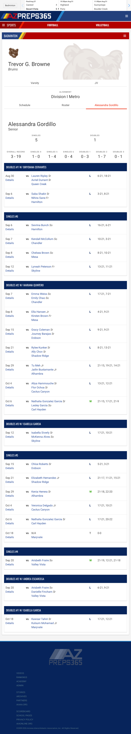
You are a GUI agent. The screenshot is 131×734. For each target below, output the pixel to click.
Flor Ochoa (38, 387)
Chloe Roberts (40, 464)
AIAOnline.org (24, 723)
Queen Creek (38, 184)
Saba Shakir (39, 193)
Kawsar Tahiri (40, 619)
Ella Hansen (38, 311)
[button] (129, 5)
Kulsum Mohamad (42, 623)
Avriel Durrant (39, 180)
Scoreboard (23, 711)
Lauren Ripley (39, 175)
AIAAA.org (21, 704)
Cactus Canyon (40, 391)
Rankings (21, 677)
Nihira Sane (38, 197)
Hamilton (36, 202)
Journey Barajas (41, 333)
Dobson (36, 337)
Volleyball (102, 25)
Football (52, 25)
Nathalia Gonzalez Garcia (47, 401)
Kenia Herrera (39, 491)
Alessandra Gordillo (106, 105)
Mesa (34, 256)
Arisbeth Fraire (40, 560)
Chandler (36, 243)
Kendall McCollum (42, 239)
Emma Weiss (39, 293)
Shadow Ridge (40, 355)
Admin (19, 685)
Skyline (35, 270)
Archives (21, 696)
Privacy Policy (24, 719)
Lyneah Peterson (41, 266)
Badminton (10, 5)
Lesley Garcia (39, 405)
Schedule (24, 105)
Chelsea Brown (40, 252)
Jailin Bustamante (42, 369)
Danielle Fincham (42, 591)
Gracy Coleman (40, 329)
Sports (11, 25)
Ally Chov (37, 351)
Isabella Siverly (40, 432)
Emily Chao (38, 298)
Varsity (35, 83)
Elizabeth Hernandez (44, 477)
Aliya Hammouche (42, 383)
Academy (21, 681)
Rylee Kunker (39, 347)
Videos (20, 673)
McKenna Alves (41, 436)
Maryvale (36, 537)
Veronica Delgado (42, 505)
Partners (21, 700)
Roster (65, 105)
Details (9, 180)
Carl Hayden (38, 409)
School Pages (24, 715)
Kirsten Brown (40, 315)
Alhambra (37, 373)
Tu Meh (36, 365)
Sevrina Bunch (40, 225)
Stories (20, 692)
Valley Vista (38, 564)
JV (96, 83)
